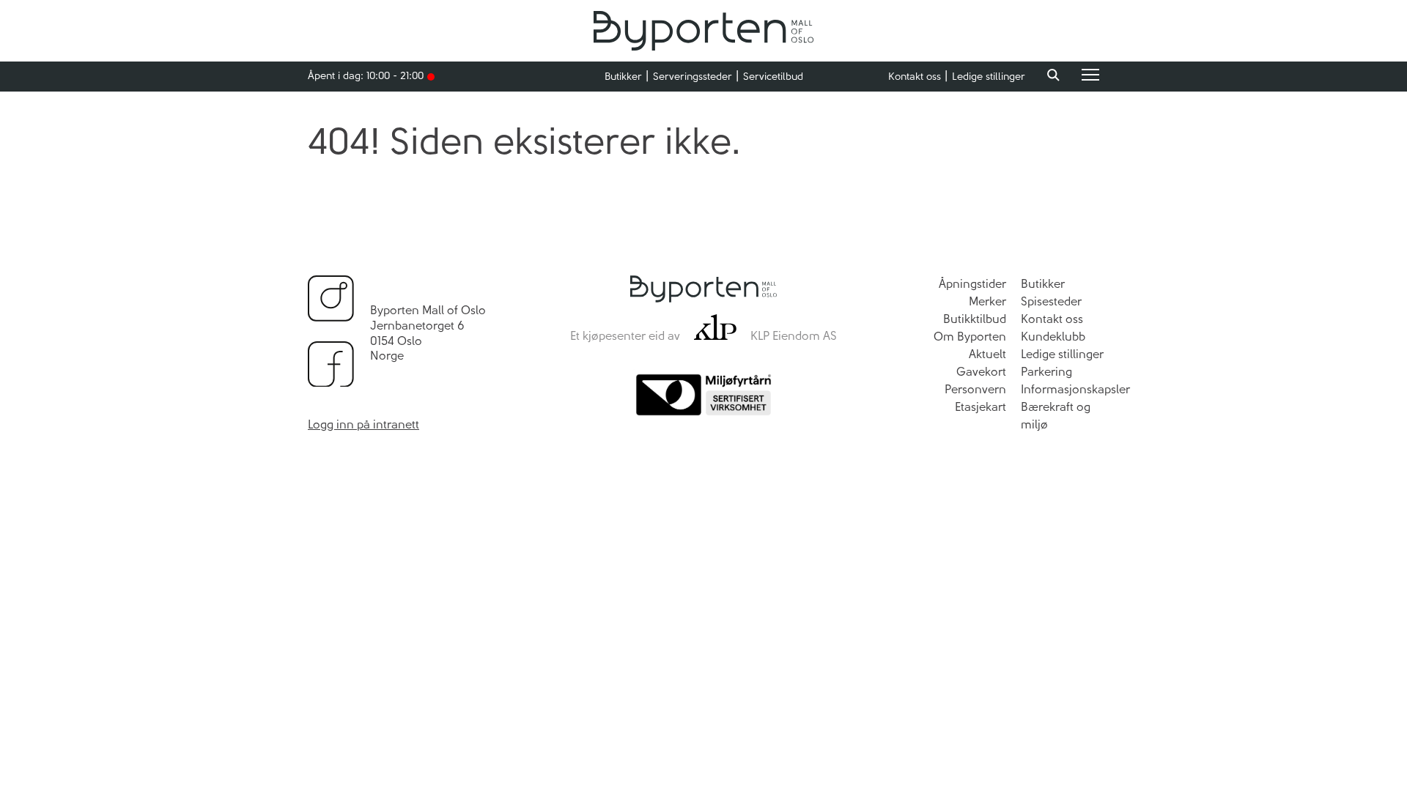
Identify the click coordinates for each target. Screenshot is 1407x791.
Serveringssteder (692, 76)
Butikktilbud (974, 319)
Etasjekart (980, 407)
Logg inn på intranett (363, 424)
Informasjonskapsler (1075, 389)
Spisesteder (1051, 301)
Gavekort (981, 372)
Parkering (1046, 372)
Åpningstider (972, 284)
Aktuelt (987, 354)
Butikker (623, 76)
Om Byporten (970, 336)
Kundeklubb (1053, 336)
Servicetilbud (773, 76)
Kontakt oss (914, 76)
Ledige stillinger (988, 76)
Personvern (975, 389)
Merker (987, 301)
